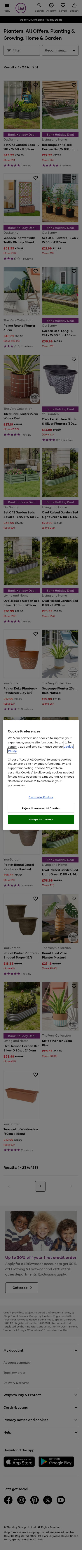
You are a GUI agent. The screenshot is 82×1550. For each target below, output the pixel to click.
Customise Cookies (41, 797)
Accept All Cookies (41, 819)
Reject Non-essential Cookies (41, 808)
